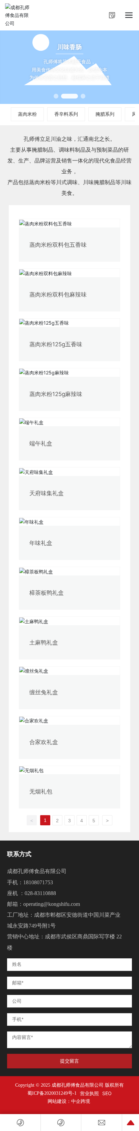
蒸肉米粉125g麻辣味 (55, 394)
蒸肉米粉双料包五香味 (58, 244)
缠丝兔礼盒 (43, 692)
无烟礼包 (40, 791)
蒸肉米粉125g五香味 (55, 344)
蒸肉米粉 (27, 114)
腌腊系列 (104, 114)
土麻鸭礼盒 (43, 642)
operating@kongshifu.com (51, 904)
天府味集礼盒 (46, 493)
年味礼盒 (40, 543)
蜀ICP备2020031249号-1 (52, 1093)
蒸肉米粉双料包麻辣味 (58, 294)
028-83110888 (40, 893)
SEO (107, 1093)
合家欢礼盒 (43, 742)
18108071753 (38, 882)
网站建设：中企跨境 (69, 1101)
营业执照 (89, 1093)
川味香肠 (69, 46)
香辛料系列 (66, 114)
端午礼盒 (40, 443)
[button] (56, 96)
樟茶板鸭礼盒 (46, 592)
